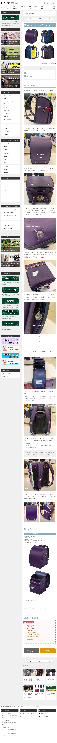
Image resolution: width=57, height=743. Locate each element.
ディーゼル (5, 194)
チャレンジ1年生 (6, 373)
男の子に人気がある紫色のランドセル (50, 679)
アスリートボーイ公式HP (31, 651)
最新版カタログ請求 (48, 651)
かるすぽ (8, 134)
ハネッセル (6, 131)
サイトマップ (51, 3)
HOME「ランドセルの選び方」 (28, 713)
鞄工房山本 (6, 153)
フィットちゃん (7, 103)
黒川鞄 (5, 156)
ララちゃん (6, 113)
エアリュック (9, 212)
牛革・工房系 (23, 7)
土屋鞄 (5, 146)
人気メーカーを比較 (7, 95)
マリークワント (6, 184)
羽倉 (5, 159)
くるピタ (6, 116)
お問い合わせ (43, 713)
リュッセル (8, 218)
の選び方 (9, 2)
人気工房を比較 (6, 143)
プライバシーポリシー (45, 716)
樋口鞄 (5, 169)
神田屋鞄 (6, 166)
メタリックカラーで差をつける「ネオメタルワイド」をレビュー (28, 680)
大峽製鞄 (6, 172)
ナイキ (4, 200)
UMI (5, 222)
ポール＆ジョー (6, 181)
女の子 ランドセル (7, 7)
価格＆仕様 (29, 76)
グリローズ (5, 187)
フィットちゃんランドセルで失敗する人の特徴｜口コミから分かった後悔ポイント (28, 696)
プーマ (4, 197)
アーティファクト (8, 121)
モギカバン (6, 162)
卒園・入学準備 (6, 376)
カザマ (5, 128)
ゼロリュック (10, 215)
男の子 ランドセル (15, 7)
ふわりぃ (6, 107)
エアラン (8, 228)
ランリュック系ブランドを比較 (9, 209)
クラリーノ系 (29, 7)
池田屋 (5, 149)
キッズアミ (6, 110)
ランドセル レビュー (31, 72)
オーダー (47, 7)
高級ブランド (35, 7)
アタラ (5, 125)
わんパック (8, 225)
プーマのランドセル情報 (39, 694)
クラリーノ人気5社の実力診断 (51, 694)
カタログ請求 (53, 7)
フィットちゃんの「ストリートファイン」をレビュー (39, 679)
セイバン (6, 98)
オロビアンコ (5, 190)
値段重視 (42, 7)
